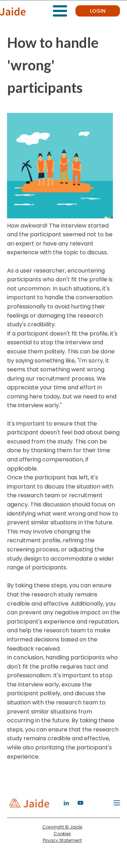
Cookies (62, 834)
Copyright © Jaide (62, 827)
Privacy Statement (62, 840)
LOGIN (97, 10)
